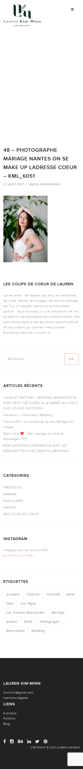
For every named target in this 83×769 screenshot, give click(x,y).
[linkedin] (29, 741)
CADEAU (33, 594)
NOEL (28, 621)
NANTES (9, 507)
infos (10, 603)
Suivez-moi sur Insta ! (18, 555)
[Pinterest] (46, 741)
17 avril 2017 (13, 184)
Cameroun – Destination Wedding (27, 415)
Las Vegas (28, 603)
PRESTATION (12, 487)
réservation (15, 631)
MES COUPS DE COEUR (20, 514)
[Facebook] (4, 741)
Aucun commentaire (44, 184)
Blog (6, 724)
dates (70, 594)
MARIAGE (10, 494)
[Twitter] (37, 741)
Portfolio (9, 718)
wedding (38, 631)
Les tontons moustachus (25, 612)
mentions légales (15, 698)
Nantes (11, 621)
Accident (12, 594)
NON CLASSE (13, 501)
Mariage (58, 612)
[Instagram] (12, 741)
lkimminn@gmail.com (18, 692)
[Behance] (20, 741)
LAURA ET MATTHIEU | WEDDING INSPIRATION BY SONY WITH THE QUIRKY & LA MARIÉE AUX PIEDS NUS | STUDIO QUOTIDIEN (40, 403)
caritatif (53, 594)
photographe (50, 621)
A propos (9, 713)
